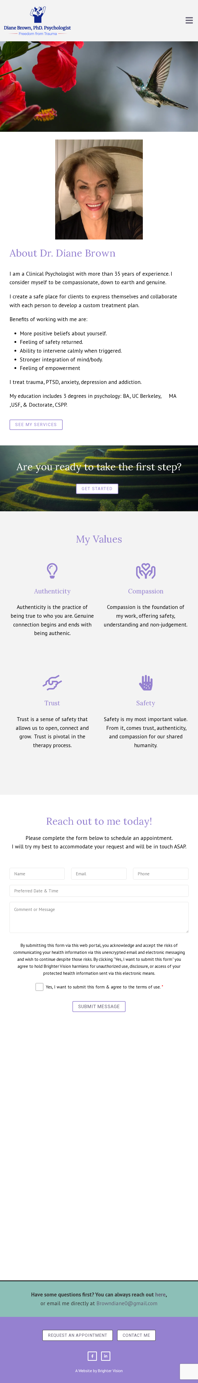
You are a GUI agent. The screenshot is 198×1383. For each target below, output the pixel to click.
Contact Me (136, 1335)
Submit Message (99, 1006)
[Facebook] (92, 1356)
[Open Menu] (189, 20)
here (160, 1294)
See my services (36, 424)
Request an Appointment (77, 1335)
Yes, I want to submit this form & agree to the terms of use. (104, 987)
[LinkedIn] (105, 1356)
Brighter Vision (110, 1370)
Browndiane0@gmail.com (127, 1303)
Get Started (97, 488)
